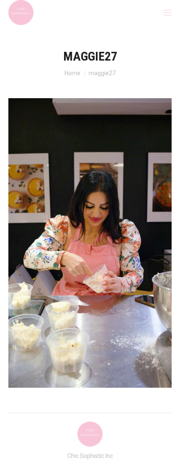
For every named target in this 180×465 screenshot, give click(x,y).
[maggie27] (90, 243)
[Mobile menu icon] (167, 13)
